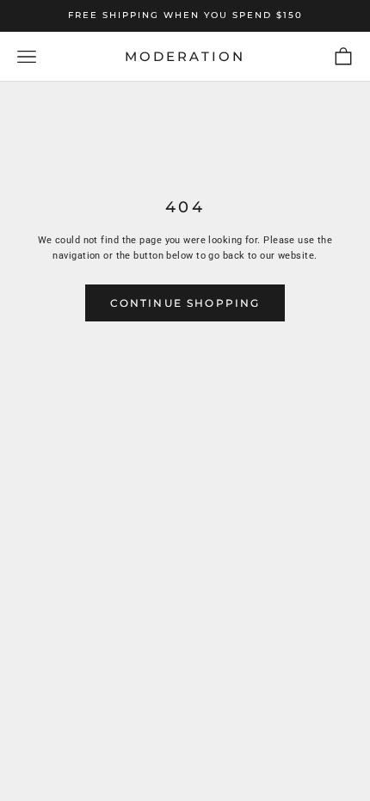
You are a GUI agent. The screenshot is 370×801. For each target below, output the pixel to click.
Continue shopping (185, 303)
